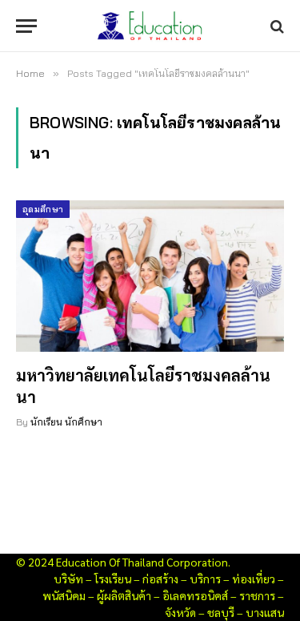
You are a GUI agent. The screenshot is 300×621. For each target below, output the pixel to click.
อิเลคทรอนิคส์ (195, 595)
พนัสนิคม (64, 595)
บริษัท (68, 578)
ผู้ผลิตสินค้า (124, 595)
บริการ (205, 578)
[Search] (275, 26)
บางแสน (265, 612)
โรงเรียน (112, 578)
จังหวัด (180, 612)
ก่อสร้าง (160, 578)
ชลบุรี (220, 612)
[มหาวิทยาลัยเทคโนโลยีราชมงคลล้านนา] (150, 275)
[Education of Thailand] (150, 26)
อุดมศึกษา (42, 209)
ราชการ (257, 595)
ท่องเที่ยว (253, 578)
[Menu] (26, 26)
